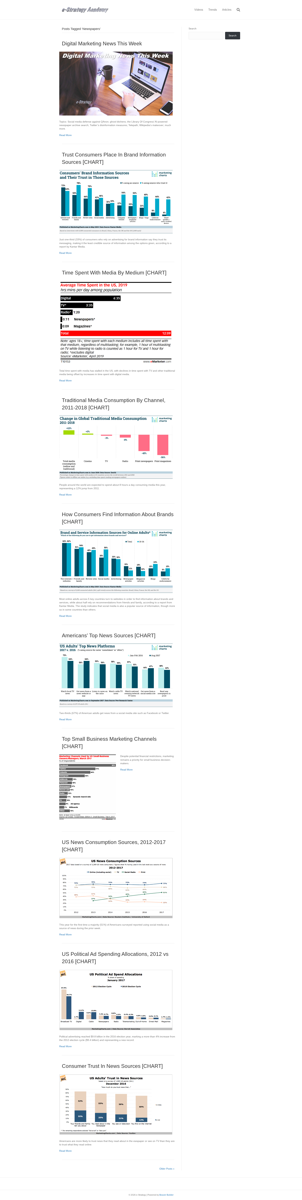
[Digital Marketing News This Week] (116, 83)
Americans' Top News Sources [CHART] (108, 635)
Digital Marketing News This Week (102, 43)
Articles (226, 9)
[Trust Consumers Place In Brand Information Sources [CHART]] (116, 201)
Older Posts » (166, 1168)
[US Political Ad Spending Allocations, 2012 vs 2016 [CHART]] (116, 999)
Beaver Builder (166, 1195)
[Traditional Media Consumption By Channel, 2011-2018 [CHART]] (116, 446)
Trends (212, 9)
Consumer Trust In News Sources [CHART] (112, 1066)
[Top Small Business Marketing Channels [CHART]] (87, 787)
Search (192, 28)
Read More (65, 135)
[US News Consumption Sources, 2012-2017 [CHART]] (116, 888)
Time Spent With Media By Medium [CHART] (114, 272)
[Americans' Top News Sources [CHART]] (116, 675)
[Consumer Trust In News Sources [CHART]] (116, 1104)
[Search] (237, 10)
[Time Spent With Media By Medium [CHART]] (116, 322)
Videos (198, 9)
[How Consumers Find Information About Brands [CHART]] (116, 561)
